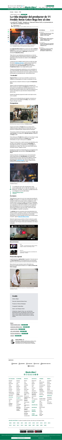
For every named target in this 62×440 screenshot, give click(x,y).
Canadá (40, 405)
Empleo (17, 385)
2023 (14, 423)
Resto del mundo (41, 415)
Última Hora (9, 7)
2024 (10, 423)
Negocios (18, 386)
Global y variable (17, 394)
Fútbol (33, 382)
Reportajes (11, 395)
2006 (37, 425)
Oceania (41, 411)
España (40, 402)
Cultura (25, 383)
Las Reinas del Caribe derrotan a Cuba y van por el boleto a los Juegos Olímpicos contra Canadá (47, 34)
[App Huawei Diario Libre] (38, 431)
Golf (32, 386)
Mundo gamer (49, 392)
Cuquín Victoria (20, 160)
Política (18, 7)
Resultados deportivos (34, 394)
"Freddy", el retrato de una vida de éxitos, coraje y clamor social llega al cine (28, 246)
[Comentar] (8, 37)
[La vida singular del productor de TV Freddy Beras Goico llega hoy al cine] (8, 31)
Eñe (24, 403)
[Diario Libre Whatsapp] (37, 374)
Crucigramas (49, 403)
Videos (53, 7)
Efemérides (49, 397)
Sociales (25, 390)
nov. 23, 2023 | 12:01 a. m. (25, 26)
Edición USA (34, 404)
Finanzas (18, 380)
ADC (40, 380)
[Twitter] (23, 339)
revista (21, 250)
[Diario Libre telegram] (33, 374)
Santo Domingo (16, 26)
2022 (18, 423)
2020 (26, 423)
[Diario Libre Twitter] (29, 374)
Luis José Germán (14, 331)
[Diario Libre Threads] (35, 374)
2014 (49, 423)
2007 (34, 425)
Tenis (33, 389)
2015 (45, 423)
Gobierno (10, 405)
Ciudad (10, 382)
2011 (18, 425)
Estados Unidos (42, 398)
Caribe (40, 413)
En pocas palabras (26, 409)
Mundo (21, 7)
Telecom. (18, 392)
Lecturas (41, 393)
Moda (25, 386)
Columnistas (41, 391)
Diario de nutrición (25, 400)
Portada (11, 12)
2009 (26, 425)
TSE (9, 402)
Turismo (18, 382)
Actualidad (14, 7)
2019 (30, 423)
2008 (30, 425)
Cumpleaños (49, 399)
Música (25, 380)
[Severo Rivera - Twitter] (20, 25)
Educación (11, 383)
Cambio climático (18, 410)
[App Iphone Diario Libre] (30, 431)
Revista (40, 7)
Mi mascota (26, 396)
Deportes (43, 7)
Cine (21, 244)
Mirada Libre (41, 382)
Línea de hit (34, 396)
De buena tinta (42, 385)
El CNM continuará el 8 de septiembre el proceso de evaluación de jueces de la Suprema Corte (47, 44)
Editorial (41, 383)
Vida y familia (26, 402)
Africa (40, 410)
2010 (22, 425)
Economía (24, 7)
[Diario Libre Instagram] (27, 374)
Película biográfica (15, 333)
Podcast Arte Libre (26, 394)
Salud (10, 385)
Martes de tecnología (18, 408)
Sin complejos (27, 407)
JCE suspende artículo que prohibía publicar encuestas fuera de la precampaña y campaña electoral (46, 50)
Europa (40, 404)
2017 (37, 423)
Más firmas (41, 394)
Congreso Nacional (10, 404)
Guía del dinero (50, 393)
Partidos (10, 399)
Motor (33, 385)
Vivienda (18, 390)
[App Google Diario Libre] (23, 431)
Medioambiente (19, 399)
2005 (41, 425)
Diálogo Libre (11, 392)
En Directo (41, 386)
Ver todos (52, 30)
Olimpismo (34, 390)
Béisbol (33, 383)
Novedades (26, 392)
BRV (32, 397)
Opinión (47, 7)
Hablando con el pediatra (27, 398)
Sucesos (10, 389)
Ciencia (17, 401)
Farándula (26, 385)
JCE (9, 400)
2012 (14, 425)
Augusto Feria (14, 329)
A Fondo (10, 390)
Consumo (18, 389)
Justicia (10, 386)
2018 (34, 423)
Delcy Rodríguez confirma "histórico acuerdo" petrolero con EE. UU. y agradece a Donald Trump (46, 39)
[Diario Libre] (31, 7)
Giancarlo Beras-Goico (16, 327)
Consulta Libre (27, 415)
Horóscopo (49, 402)
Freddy (12, 335)
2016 (41, 423)
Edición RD (34, 407)
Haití (40, 401)
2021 (22, 423)
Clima (17, 402)
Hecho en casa (50, 390)
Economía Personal (26, 414)
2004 (45, 425)
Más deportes (34, 392)
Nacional (10, 380)
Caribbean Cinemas (19, 62)
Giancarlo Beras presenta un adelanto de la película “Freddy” (28, 252)
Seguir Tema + (24, 14)
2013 (10, 425)
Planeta (50, 7)
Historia (17, 405)
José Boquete (11, 393)
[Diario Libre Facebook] (24, 374)
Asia (40, 408)
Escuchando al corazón (27, 411)
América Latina (42, 399)
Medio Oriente (42, 407)
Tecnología (18, 404)
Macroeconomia (19, 396)
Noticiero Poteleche (41, 390)
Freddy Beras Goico (15, 324)
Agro (17, 383)
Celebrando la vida (26, 405)
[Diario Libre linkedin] (31, 374)
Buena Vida (26, 389)
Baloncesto (34, 380)
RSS (48, 400)
